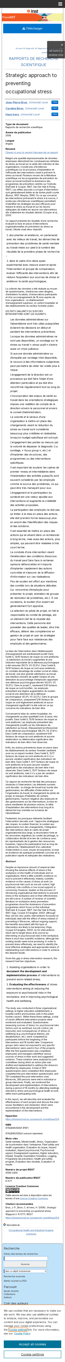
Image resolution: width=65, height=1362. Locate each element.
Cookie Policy (22, 1333)
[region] (32, 1333)
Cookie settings (18, 1329)
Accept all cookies (32, 1344)
